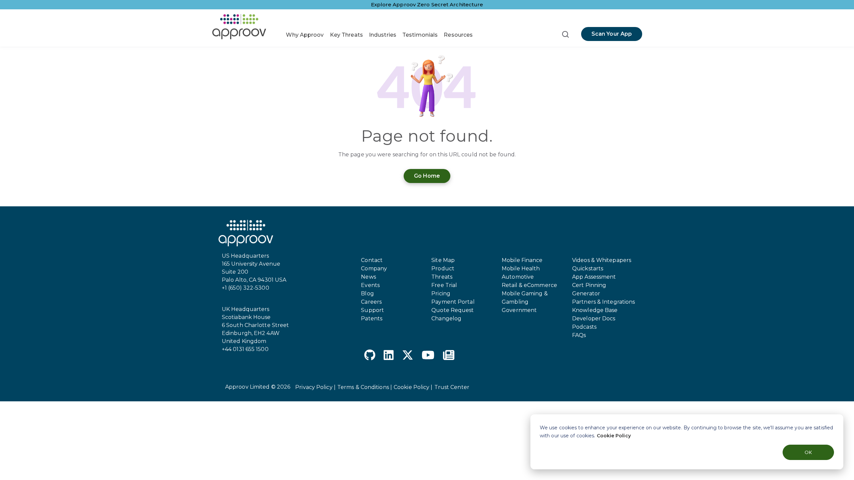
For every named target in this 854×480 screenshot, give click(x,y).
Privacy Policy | (315, 387)
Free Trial (444, 285)
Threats (441, 277)
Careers (371, 302)
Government (519, 310)
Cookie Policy (614, 436)
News (368, 277)
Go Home (427, 176)
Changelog (446, 318)
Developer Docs (593, 318)
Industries (382, 35)
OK (808, 452)
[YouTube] (428, 356)
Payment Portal (452, 302)
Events (370, 285)
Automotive (518, 277)
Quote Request (452, 310)
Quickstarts (587, 268)
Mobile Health (521, 268)
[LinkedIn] (389, 356)
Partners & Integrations (603, 302)
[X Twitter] (407, 356)
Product (442, 268)
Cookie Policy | (413, 387)
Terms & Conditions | (364, 387)
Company (374, 268)
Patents (371, 318)
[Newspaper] (448, 356)
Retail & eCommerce (529, 285)
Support (372, 310)
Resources (458, 35)
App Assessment (594, 277)
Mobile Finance (522, 260)
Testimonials (420, 35)
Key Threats (346, 35)
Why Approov (305, 35)
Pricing (440, 293)
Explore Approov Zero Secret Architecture (427, 4)
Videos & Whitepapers (601, 260)
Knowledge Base (594, 310)
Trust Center (451, 387)
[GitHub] (369, 356)
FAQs (579, 335)
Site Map (443, 260)
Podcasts (584, 327)
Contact (372, 260)
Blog (367, 293)
